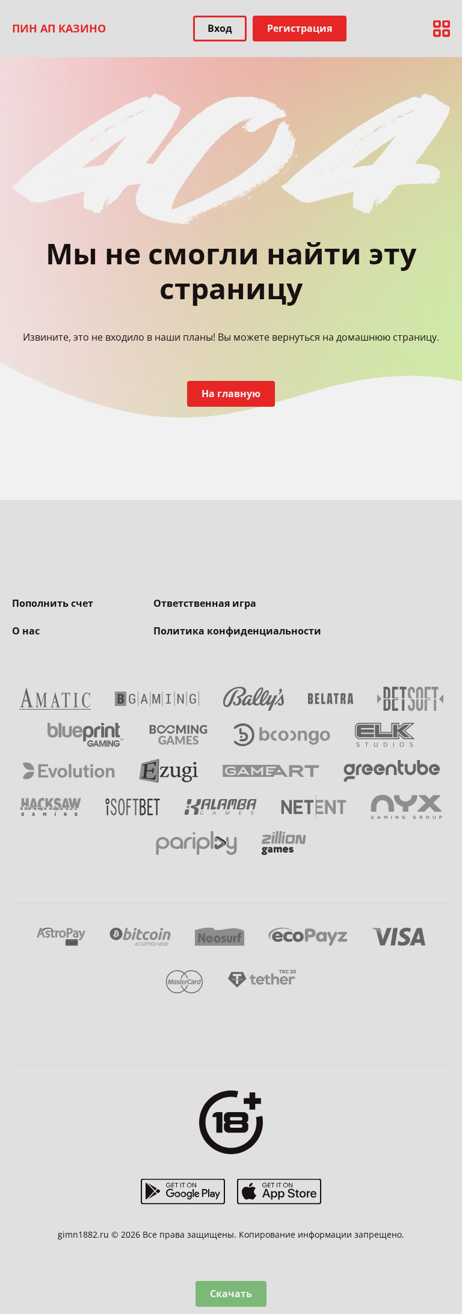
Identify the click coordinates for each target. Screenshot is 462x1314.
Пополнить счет (52, 603)
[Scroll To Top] (438, 1242)
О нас (26, 630)
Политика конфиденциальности (237, 630)
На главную (231, 393)
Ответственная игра (204, 603)
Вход (220, 28)
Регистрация (299, 28)
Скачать (231, 1293)
